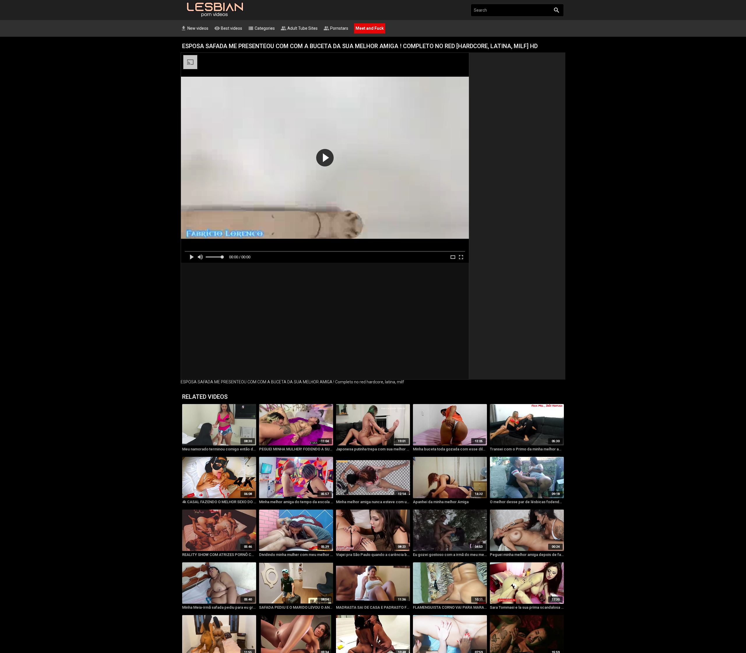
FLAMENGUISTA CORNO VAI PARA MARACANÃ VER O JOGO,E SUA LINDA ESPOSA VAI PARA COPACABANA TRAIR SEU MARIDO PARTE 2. (450, 607)
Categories (261, 28)
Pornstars (335, 28)
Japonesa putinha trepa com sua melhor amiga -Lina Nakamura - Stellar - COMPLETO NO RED (373, 449)
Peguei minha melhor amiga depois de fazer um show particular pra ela (527, 554)
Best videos (228, 28)
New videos (194, 28)
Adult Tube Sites (299, 28)
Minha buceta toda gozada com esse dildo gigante (450, 449)
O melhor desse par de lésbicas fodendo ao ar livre (527, 502)
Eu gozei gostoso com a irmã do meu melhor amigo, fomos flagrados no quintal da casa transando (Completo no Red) (450, 554)
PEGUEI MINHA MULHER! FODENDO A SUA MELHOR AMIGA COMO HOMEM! (296, 449)
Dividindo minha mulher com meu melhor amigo (296, 554)
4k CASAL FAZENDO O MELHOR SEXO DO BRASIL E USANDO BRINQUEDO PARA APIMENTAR (219, 502)
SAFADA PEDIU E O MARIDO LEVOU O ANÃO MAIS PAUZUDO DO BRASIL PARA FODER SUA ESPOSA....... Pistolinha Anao (296, 607)
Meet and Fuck (370, 28)
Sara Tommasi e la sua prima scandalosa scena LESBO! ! (527, 607)
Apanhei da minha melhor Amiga (441, 502)
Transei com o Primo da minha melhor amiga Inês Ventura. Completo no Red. (527, 449)
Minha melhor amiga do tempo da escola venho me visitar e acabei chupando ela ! (296, 502)
